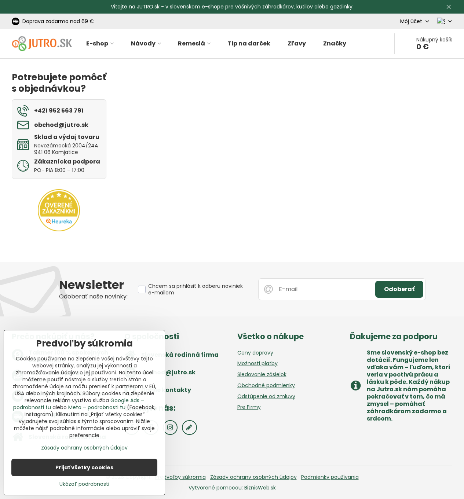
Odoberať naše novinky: (93, 296)
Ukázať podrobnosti (84, 484)
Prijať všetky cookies (84, 467)
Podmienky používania (330, 477)
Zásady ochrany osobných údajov (253, 477)
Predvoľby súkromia (180, 477)
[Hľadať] (384, 43)
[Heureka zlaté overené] (59, 229)
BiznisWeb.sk (260, 487)
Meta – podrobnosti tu (96, 407)
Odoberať (399, 289)
